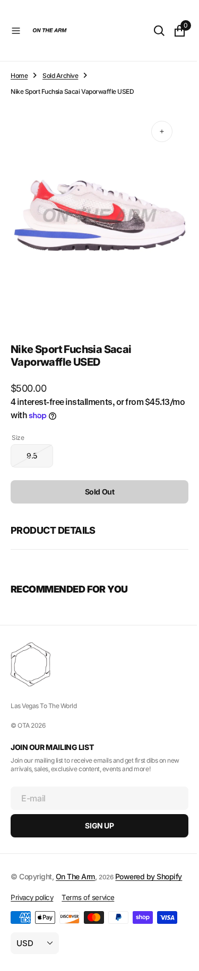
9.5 (40, 450)
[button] (16, 30)
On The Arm (75, 866)
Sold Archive (60, 76)
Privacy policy (32, 899)
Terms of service (88, 899)
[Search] (151, 30)
